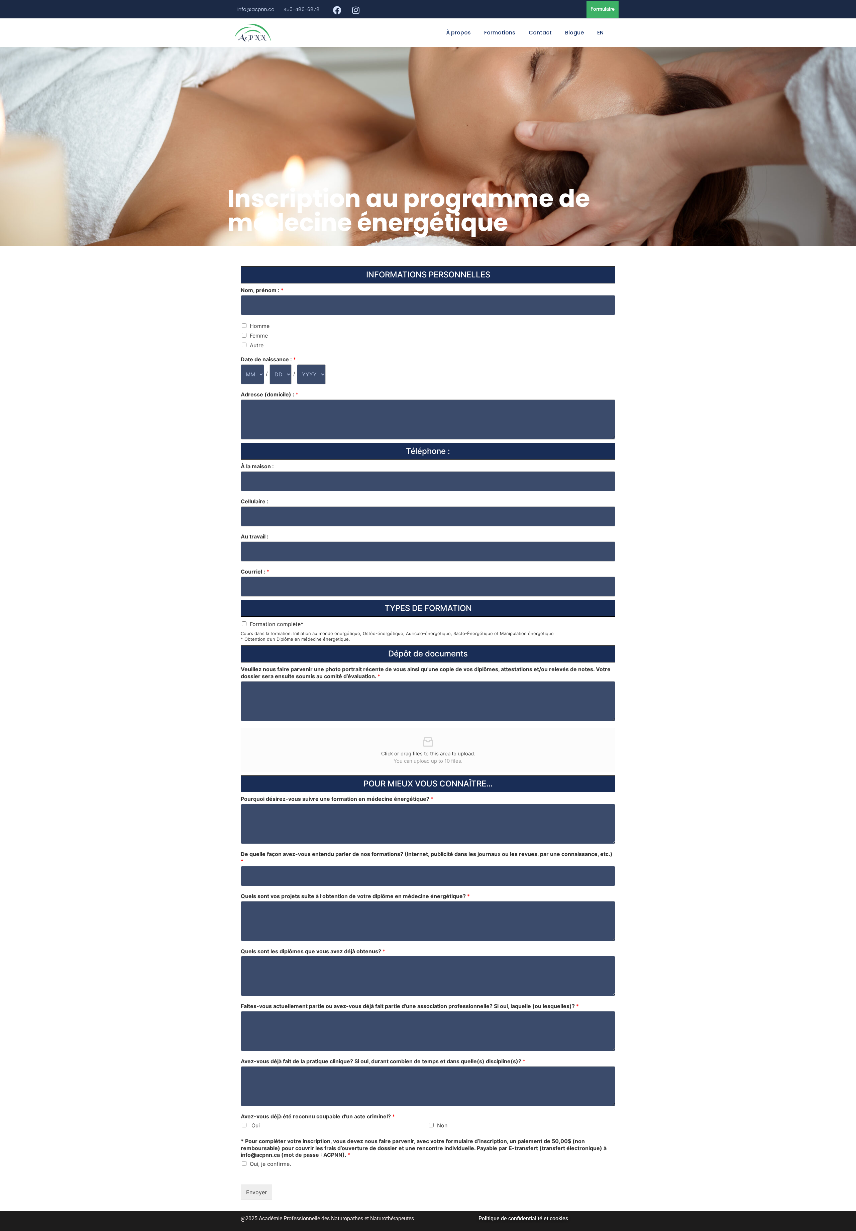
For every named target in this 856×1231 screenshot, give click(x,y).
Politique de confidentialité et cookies (523, 1218)
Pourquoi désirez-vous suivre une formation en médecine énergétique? (337, 798)
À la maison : (257, 466)
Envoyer (256, 1192)
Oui (255, 1125)
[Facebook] (337, 10)
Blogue (574, 32)
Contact (540, 32)
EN (600, 32)
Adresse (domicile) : (269, 394)
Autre (256, 345)
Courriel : (255, 571)
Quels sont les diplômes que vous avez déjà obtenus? (313, 951)
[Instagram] (355, 10)
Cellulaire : (255, 501)
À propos (458, 32)
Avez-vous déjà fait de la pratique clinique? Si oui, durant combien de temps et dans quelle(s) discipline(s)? (383, 1061)
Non (442, 1125)
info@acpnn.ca (256, 9)
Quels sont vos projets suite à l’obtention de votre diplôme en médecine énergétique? (355, 896)
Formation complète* (276, 624)
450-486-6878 (302, 9)
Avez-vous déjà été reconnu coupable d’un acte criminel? (318, 1116)
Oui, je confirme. (270, 1163)
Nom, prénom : (262, 290)
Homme (260, 326)
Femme (259, 335)
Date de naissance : (268, 359)
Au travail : (255, 536)
